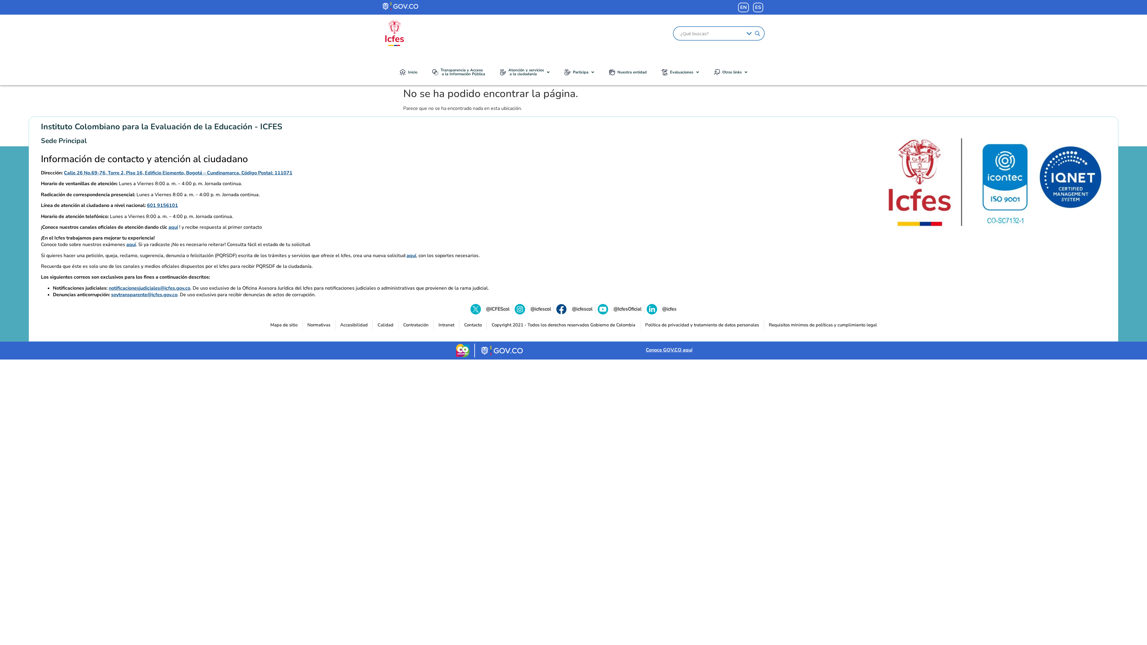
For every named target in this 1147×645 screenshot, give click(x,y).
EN (743, 7)
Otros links (732, 72)
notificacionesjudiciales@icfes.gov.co (149, 288)
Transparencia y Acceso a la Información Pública (463, 72)
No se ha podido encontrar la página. (490, 93)
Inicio (412, 72)
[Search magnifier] (757, 33)
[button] (525, 72)
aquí (173, 227)
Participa (580, 72)
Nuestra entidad (632, 72)
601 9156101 (162, 205)
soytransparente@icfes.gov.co (144, 294)
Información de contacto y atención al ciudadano (144, 159)
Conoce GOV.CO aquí (669, 350)
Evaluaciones (681, 72)
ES (758, 7)
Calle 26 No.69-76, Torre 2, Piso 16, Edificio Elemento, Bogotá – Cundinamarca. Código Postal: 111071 (178, 173)
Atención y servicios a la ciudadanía (526, 72)
